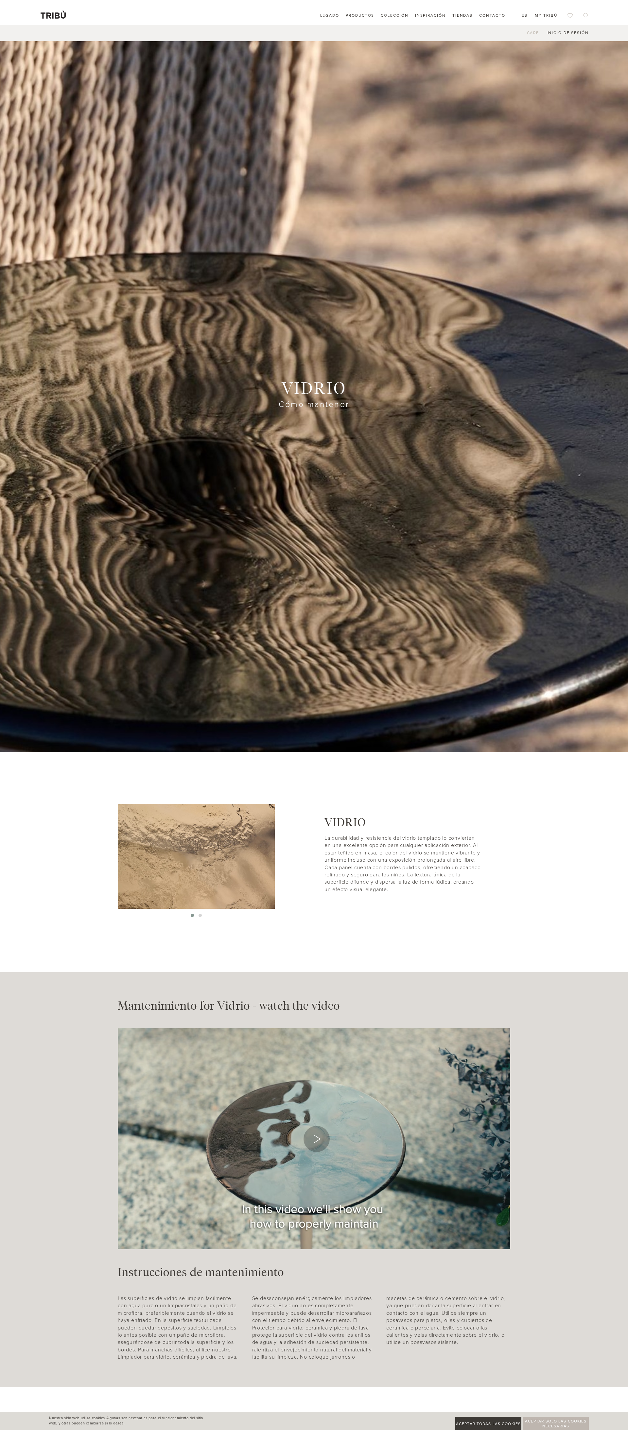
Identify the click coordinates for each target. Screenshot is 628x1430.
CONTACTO (492, 15)
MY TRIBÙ (546, 15)
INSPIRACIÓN (430, 15)
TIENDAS (462, 15)
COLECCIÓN (394, 15)
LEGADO (330, 15)
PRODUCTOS (360, 15)
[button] (192, 915)
